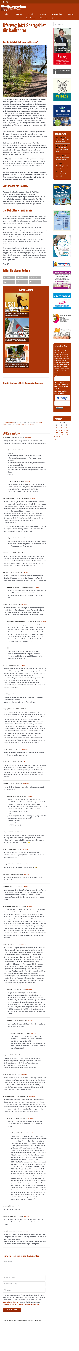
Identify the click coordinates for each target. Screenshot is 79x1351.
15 (54, 432)
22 (54, 434)
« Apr (55, 439)
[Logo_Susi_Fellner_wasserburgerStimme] (62, 294)
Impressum (23, 1320)
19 (64, 432)
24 (59, 434)
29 (54, 437)
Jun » (59, 439)
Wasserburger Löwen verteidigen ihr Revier (62, 149)
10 (59, 430)
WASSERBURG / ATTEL (17, 424)
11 (62, 430)
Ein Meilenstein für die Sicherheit (61, 174)
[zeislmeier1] (62, 262)
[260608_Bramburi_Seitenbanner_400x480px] (62, 210)
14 (69, 430)
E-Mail (56, 375)
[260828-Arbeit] (17, 319)
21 (69, 432)
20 (67, 432)
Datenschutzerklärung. (10, 1302)
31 (59, 437)
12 (64, 430)
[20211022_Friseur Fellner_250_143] (62, 314)
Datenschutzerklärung (61, 384)
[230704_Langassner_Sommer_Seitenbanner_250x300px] (62, 185)
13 (67, 430)
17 (59, 432)
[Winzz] (62, 79)
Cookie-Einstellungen (35, 1320)
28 (69, 434)
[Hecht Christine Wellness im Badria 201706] (62, 328)
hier (57, 373)
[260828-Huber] (17, 345)
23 (57, 434)
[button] (52, 18)
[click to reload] (62, 397)
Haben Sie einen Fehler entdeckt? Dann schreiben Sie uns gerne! (23, 383)
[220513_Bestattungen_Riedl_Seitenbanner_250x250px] (62, 272)
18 (62, 432)
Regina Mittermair (10, 422)
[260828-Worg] (17, 294)
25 (62, 434)
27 (67, 434)
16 (57, 432)
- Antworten (27, 437)
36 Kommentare (29, 424)
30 (57, 437)
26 (64, 434)
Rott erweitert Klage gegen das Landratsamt (62, 139)
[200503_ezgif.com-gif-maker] (62, 236)
